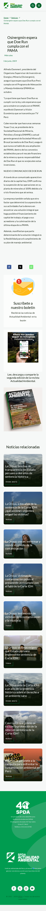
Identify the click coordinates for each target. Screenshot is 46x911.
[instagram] (26, 888)
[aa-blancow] (23, 853)
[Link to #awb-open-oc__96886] (32, 5)
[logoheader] (13, 3)
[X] (20, 267)
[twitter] (20, 888)
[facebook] (13, 888)
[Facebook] (9, 267)
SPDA (20, 896)
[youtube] (32, 888)
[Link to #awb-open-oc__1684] (38, 5)
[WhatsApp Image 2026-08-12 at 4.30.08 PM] (23, 388)
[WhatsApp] (31, 267)
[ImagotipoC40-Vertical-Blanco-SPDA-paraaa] (23, 802)
